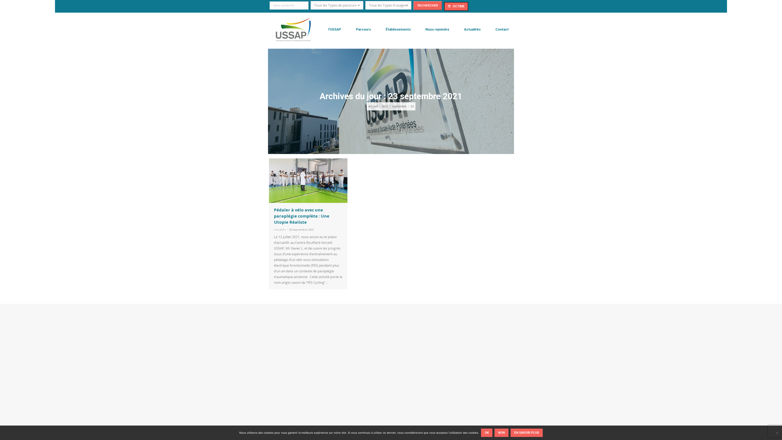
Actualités (280, 229)
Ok (487, 432)
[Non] (777, 433)
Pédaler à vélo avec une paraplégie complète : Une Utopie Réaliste (301, 216)
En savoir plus (526, 432)
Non (501, 432)
